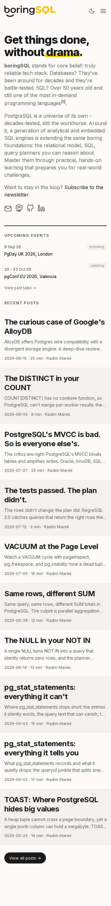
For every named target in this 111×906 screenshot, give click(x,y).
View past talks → (20, 287)
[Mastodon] (19, 208)
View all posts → (25, 857)
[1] (63, 101)
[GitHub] (30, 208)
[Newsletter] (8, 208)
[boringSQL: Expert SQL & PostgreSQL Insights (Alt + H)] (30, 11)
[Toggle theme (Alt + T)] (92, 11)
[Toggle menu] (103, 11)
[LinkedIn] (41, 208)
